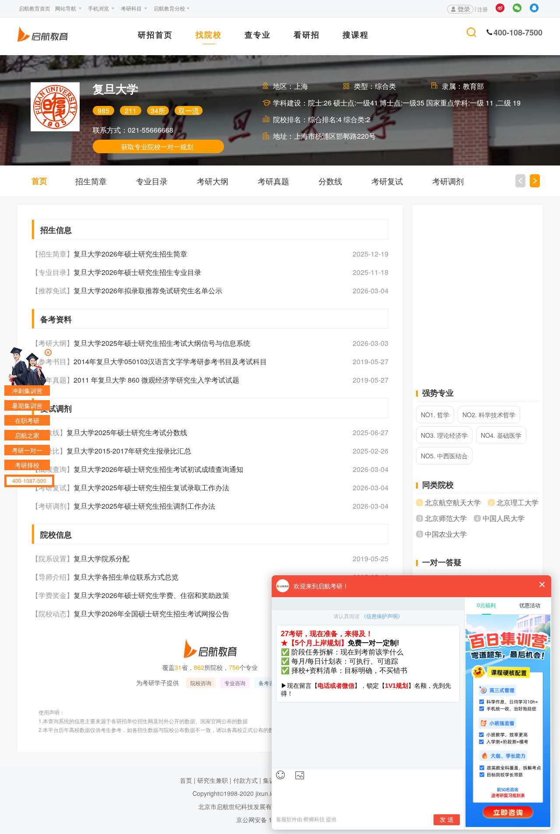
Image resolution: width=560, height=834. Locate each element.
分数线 (330, 181)
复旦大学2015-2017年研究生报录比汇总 (128, 451)
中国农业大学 (446, 534)
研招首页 (155, 35)
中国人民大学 (504, 518)
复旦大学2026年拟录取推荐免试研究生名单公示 (148, 291)
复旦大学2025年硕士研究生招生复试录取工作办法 (151, 488)
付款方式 (245, 780)
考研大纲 (212, 181)
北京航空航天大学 (453, 503)
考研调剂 (448, 181)
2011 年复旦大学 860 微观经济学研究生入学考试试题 (156, 380)
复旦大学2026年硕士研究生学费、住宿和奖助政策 (151, 595)
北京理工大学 (518, 503)
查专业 (258, 35)
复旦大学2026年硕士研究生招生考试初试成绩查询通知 (158, 469)
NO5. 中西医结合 (444, 455)
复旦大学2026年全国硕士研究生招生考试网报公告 (151, 614)
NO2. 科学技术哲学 (488, 414)
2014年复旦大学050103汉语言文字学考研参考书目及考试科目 (170, 362)
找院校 (209, 35)
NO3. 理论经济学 (444, 435)
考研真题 (273, 181)
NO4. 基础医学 (501, 435)
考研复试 (387, 181)
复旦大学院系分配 (102, 559)
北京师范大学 (446, 518)
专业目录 (152, 181)
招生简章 (91, 181)
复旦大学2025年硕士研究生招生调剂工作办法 (144, 506)
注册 (482, 9)
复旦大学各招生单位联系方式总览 (126, 577)
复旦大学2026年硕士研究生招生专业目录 (137, 272)
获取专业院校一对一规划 (157, 146)
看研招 (307, 35)
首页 (39, 181)
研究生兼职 (212, 780)
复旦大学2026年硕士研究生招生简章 (130, 254)
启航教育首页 (34, 8)
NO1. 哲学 (435, 414)
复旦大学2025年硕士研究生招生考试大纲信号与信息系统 (162, 343)
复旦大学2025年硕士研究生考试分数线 (126, 432)
